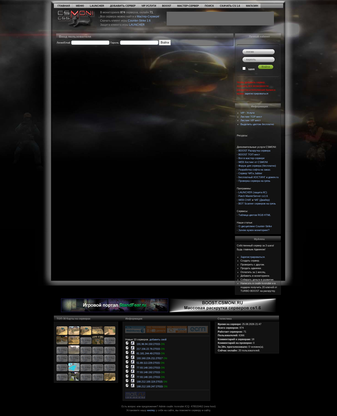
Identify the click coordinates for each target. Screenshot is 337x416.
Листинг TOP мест (251, 116)
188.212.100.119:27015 (151, 381)
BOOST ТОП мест (249, 154)
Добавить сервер (122, 5)
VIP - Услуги (247, 112)
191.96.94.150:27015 (150, 344)
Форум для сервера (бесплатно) (257, 165)
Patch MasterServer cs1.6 (253, 196)
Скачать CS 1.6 (230, 5)
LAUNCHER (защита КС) (252, 192)
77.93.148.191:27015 (150, 377)
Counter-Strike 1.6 (139, 20)
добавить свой (157, 339)
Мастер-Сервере (148, 16)
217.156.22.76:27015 (150, 348)
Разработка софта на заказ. (254, 169)
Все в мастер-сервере (251, 158)
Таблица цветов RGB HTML (254, 215)
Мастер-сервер (188, 5)
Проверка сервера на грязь (254, 180)
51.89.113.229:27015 (149, 362)
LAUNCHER (97, 5)
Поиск (209, 5)
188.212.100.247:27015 (151, 386)
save (251, 69)
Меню (80, 5)
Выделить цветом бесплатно (257, 124)
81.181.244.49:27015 (150, 353)
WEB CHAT (244, 199)
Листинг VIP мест (250, 120)
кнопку (151, 410)
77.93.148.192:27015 (150, 372)
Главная (64, 5)
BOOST (166, 5)
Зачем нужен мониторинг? (253, 230)
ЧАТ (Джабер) (262, 199)
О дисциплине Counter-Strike (255, 226)
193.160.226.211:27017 (151, 358)
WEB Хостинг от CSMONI (253, 162)
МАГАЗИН (252, 5)
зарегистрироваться (256, 93)
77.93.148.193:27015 (150, 367)
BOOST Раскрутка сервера (254, 150)
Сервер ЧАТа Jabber (250, 173)
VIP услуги (148, 5)
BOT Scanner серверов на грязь (257, 203)
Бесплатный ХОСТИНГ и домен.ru (258, 177)
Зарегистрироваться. (252, 257)
